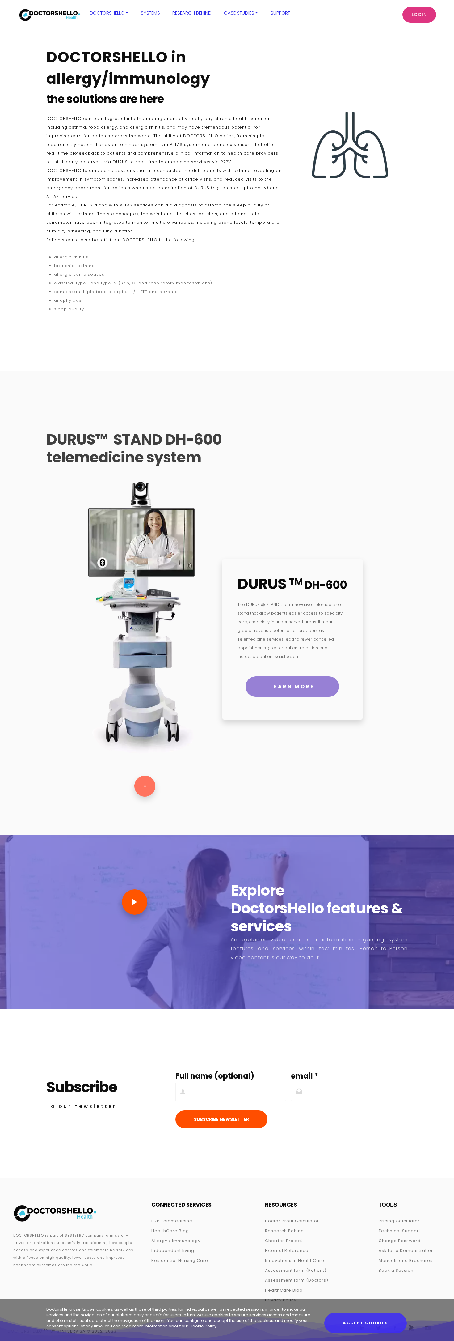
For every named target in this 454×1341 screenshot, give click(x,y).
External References (288, 1251)
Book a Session (396, 1270)
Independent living (172, 1251)
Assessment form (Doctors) (296, 1280)
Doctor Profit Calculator (292, 1221)
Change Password (400, 1241)
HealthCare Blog (170, 1231)
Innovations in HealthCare (294, 1260)
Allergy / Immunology (175, 1241)
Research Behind (192, 13)
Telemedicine (176, 1221)
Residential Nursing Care (179, 1260)
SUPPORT (280, 13)
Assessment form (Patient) (295, 1270)
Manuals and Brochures (406, 1260)
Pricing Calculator (399, 1221)
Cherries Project (283, 1241)
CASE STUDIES (239, 13)
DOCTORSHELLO (107, 13)
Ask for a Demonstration (406, 1251)
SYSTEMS (150, 13)
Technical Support (399, 1231)
